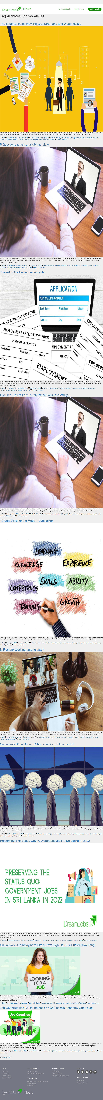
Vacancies (42, 140)
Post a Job (94, 9)
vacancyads (26, 390)
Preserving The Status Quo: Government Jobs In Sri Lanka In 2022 (45, 840)
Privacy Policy (6, 1075)
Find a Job (79, 9)
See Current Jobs (32, 1071)
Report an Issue (82, 1083)
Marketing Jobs (57, 1073)
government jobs (79, 138)
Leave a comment (61, 140)
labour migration (11, 836)
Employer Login (32, 1083)
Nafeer (4, 1003)
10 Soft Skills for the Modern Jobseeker (26, 520)
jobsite (30, 140)
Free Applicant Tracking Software (37, 1081)
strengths (36, 140)
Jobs (25, 140)
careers (53, 138)
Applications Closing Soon (35, 1073)
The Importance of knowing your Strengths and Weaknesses (40, 23)
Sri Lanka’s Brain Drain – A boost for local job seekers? (37, 744)
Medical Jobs (56, 1071)
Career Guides (34, 138)
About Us (5, 1071)
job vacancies (82, 265)
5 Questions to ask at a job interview (24, 144)
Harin (3, 138)
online (23, 267)
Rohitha (4, 940)
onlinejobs (97, 643)
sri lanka (12, 390)
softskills (2, 645)
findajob (66, 138)
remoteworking (4, 739)
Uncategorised (44, 138)
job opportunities (91, 138)
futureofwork (35, 643)
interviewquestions (60, 265)
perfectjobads (4, 390)
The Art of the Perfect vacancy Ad (22, 272)
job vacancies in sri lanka (15, 140)
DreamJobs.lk (65, 9)
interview (57, 514)
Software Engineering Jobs (60, 1075)
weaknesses (50, 140)
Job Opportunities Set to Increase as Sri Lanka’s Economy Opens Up (46, 1007)
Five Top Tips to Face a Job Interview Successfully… (35, 395)
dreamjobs (59, 138)
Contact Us (5, 1073)
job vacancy (8, 267)
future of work (46, 834)
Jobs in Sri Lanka (35, 265)
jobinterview (16, 267)
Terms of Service (7, 1078)
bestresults (45, 388)
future (71, 138)
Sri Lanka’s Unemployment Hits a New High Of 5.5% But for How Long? (48, 945)
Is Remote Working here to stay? (22, 649)
